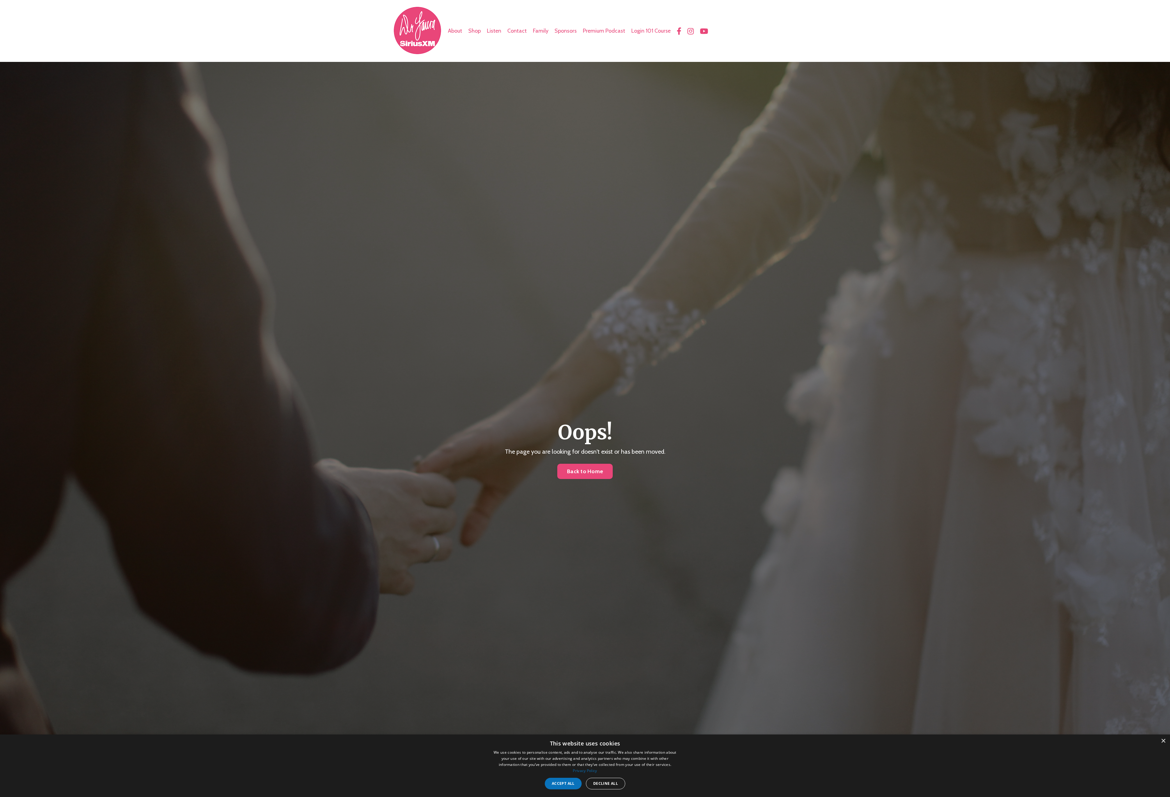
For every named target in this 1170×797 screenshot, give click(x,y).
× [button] (1163, 741)
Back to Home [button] (585, 471)
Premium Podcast (604, 30)
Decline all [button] (605, 783)
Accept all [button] (563, 783)
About (455, 30)
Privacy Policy (585, 770)
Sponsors (566, 30)
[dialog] (585, 765)
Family (540, 30)
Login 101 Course (651, 30)
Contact (517, 30)
